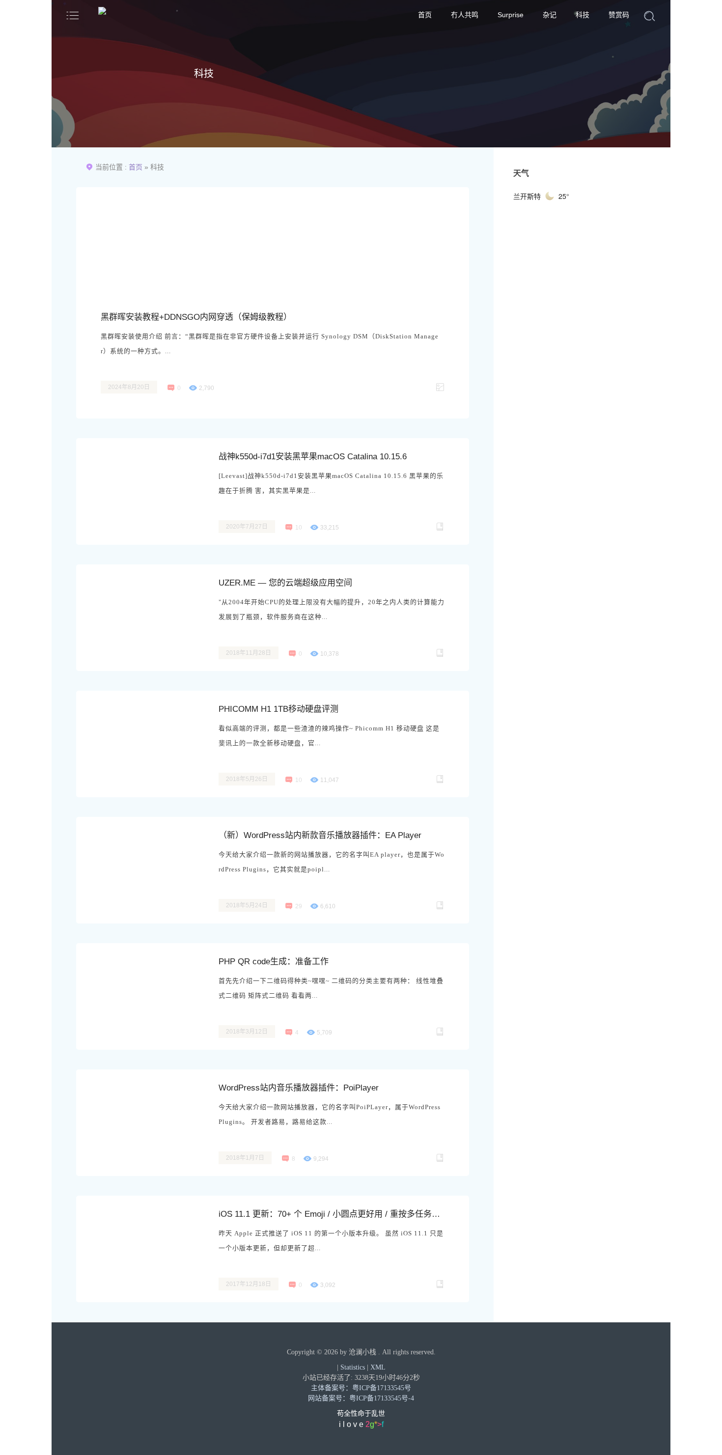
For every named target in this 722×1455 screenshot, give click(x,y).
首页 (425, 15)
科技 (582, 15)
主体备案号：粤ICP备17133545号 (361, 1388)
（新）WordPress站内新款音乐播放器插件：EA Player (320, 835)
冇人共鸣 (464, 15)
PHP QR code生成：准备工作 (274, 961)
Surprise (511, 15)
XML (378, 1367)
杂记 (549, 15)
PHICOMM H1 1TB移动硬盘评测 (278, 709)
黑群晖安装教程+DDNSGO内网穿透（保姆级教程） (196, 317)
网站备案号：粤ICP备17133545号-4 (361, 1398)
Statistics (352, 1367)
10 (298, 527)
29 (298, 906)
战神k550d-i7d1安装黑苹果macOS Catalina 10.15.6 (313, 456)
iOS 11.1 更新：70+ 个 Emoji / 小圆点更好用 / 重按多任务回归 (331, 1214)
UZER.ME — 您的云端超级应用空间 (285, 583)
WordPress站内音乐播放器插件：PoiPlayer (299, 1087)
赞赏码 (619, 15)
